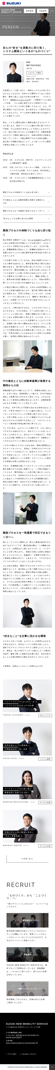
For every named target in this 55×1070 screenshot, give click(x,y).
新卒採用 (29, 11)
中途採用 (42, 11)
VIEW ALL (27, 858)
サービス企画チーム (36, 240)
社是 (26, 555)
